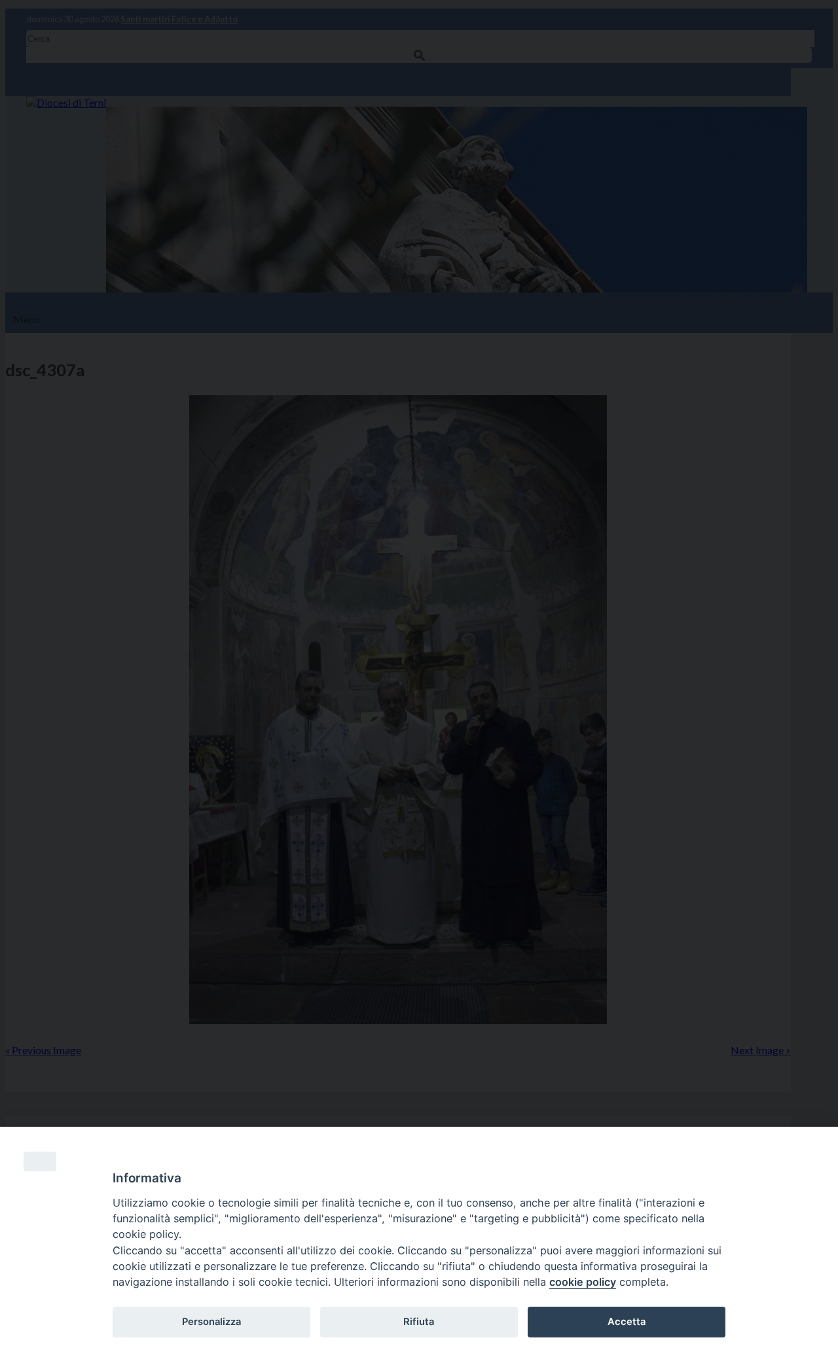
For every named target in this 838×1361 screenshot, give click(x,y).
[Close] (40, 1161)
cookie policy (582, 1281)
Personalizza (211, 1322)
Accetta (627, 1322)
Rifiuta (418, 1322)
